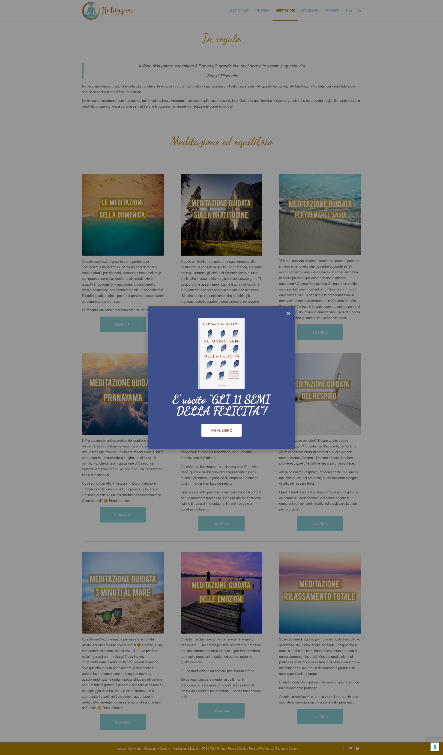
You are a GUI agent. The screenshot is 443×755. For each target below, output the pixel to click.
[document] (221, 377)
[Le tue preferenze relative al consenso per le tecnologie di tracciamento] (435, 747)
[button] (288, 313)
